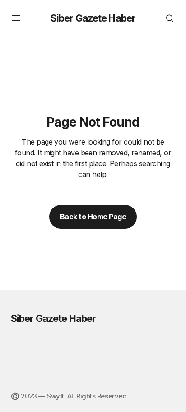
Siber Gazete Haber (93, 18)
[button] (16, 18)
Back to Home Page (93, 216)
